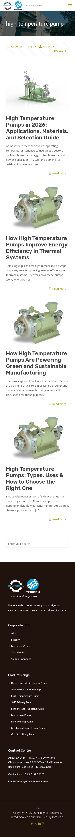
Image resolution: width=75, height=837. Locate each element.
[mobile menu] (70, 5)
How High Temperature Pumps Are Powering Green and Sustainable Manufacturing (36, 363)
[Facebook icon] (31, 823)
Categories (16, 46)
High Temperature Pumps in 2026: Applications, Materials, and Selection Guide (37, 128)
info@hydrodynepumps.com (32, 781)
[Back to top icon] (37, 808)
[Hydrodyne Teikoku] (22, 5)
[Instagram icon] (43, 823)
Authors (47, 46)
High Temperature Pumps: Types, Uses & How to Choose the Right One (34, 478)
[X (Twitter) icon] (35, 823)
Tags (31, 46)
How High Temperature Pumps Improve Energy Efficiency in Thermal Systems (37, 248)
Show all (61, 51)
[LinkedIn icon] (39, 823)
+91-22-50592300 (33, 774)
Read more (59, 173)
